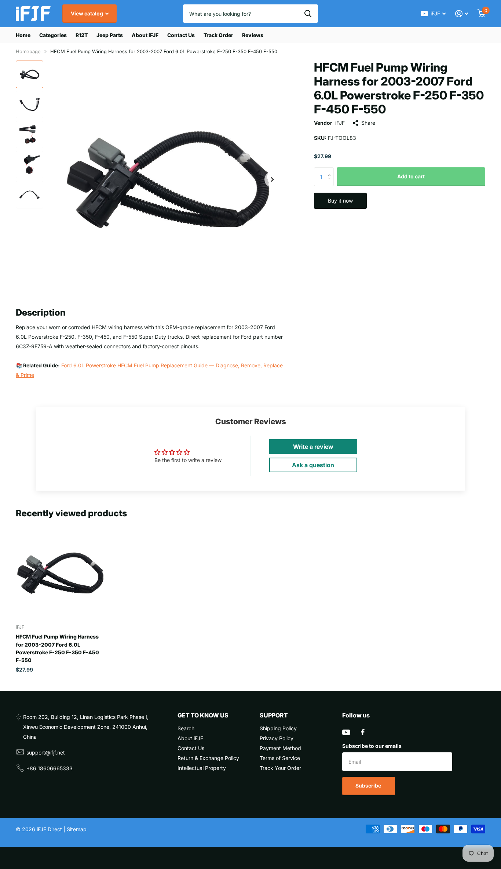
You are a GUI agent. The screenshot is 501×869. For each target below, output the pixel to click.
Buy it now (340, 200)
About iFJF (145, 35)
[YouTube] (346, 732)
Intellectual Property (202, 768)
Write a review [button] (313, 446)
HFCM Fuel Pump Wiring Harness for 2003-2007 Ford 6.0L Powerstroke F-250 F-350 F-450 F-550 (57, 648)
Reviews (252, 35)
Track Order (218, 35)
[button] (272, 179)
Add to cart (411, 176)
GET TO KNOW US (203, 715)
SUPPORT (274, 715)
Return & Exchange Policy (208, 758)
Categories (53, 35)
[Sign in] (461, 14)
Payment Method (280, 748)
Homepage (28, 51)
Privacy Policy (276, 738)
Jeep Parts (109, 35)
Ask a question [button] (313, 465)
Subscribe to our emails (372, 746)
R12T (82, 35)
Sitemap (77, 829)
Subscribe (368, 785)
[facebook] (363, 732)
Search (186, 728)
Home (23, 35)
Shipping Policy (278, 728)
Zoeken (308, 13)
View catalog (87, 13)
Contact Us (181, 35)
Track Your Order (280, 768)
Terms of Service (280, 758)
